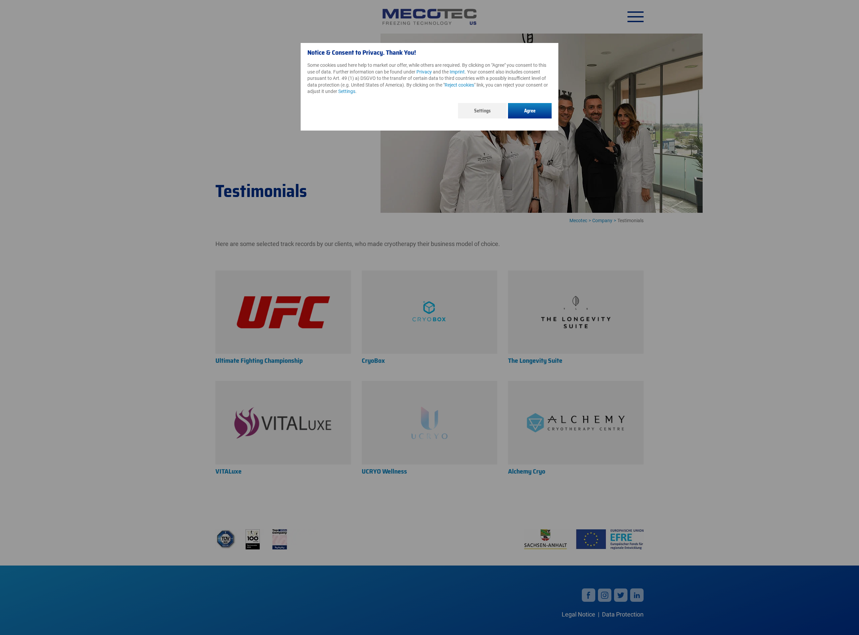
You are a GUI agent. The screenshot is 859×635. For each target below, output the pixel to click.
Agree (530, 110)
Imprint (457, 72)
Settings (482, 110)
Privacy (424, 72)
